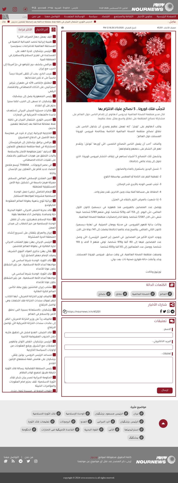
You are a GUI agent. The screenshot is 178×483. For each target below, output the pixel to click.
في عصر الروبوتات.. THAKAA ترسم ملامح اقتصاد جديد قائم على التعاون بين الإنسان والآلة (30, 169)
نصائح (102, 294)
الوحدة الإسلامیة (75, 414)
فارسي (75, 8)
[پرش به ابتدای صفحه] (163, 423)
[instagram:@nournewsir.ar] (35, 462)
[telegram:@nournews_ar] (20, 462)
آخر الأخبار (42, 30)
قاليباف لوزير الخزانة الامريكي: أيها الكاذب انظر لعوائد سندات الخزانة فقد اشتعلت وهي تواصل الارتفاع (30, 301)
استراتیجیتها (131, 430)
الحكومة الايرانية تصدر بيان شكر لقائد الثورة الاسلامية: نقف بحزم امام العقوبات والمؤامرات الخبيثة (32, 382)
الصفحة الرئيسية (166, 16)
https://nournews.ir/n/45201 (83, 312)
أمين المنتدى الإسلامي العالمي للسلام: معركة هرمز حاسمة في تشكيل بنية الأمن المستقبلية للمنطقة (32, 182)
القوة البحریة (91, 430)
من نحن (36, 16)
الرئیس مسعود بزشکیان (109, 414)
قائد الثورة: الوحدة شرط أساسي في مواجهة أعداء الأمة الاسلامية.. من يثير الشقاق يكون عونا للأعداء (30, 265)
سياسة (93, 16)
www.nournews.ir (88, 477)
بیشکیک (134, 438)
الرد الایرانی (103, 422)
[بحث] (5, 17)
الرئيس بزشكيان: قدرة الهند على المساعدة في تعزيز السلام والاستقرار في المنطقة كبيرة (32, 55)
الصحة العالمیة (141, 294)
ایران (136, 414)
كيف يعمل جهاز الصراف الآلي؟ (34, 37)
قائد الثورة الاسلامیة (44, 414)
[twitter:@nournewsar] (28, 462)
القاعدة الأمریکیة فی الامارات (57, 430)
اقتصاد (106, 16)
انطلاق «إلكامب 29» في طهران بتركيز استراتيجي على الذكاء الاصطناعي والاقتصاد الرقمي (31, 87)
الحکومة (26, 430)
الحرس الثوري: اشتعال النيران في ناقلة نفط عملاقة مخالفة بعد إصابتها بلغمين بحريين (57, 22)
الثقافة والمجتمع (123, 16)
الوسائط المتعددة (74, 16)
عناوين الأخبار (145, 16)
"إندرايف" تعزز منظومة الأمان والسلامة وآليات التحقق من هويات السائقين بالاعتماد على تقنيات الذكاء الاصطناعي (31, 156)
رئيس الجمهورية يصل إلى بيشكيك (32, 96)
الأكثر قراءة (25, 30)
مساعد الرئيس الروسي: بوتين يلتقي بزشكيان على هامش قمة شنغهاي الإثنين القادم (32, 359)
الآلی (111, 430)
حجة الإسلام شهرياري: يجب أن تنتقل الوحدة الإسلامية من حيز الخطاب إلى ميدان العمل (32, 224)
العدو (84, 422)
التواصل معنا (52, 16)
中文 (34, 8)
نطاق (119, 294)
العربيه (58, 8)
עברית (50, 8)
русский (42, 8)
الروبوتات (65, 422)
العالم (163, 294)
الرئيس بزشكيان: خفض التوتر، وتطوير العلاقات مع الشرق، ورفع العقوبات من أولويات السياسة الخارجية (32, 346)
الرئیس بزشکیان (129, 422)
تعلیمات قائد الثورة (39, 422)
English (66, 8)
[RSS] (13, 462)
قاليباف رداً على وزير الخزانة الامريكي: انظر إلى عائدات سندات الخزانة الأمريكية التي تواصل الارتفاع (29, 323)
